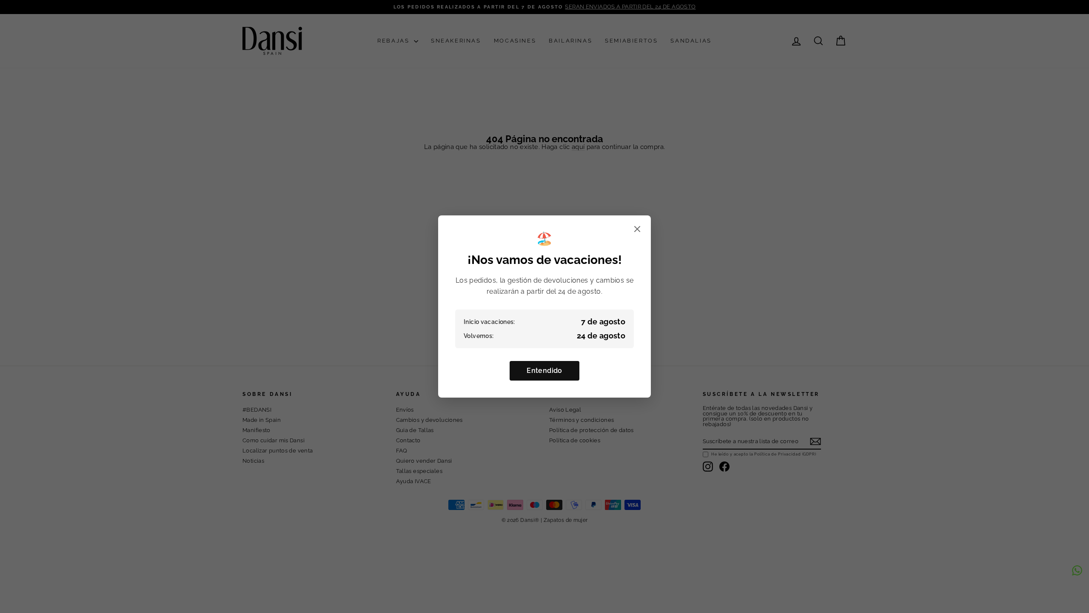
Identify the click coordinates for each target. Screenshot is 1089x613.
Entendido (544, 371)
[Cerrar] (637, 230)
